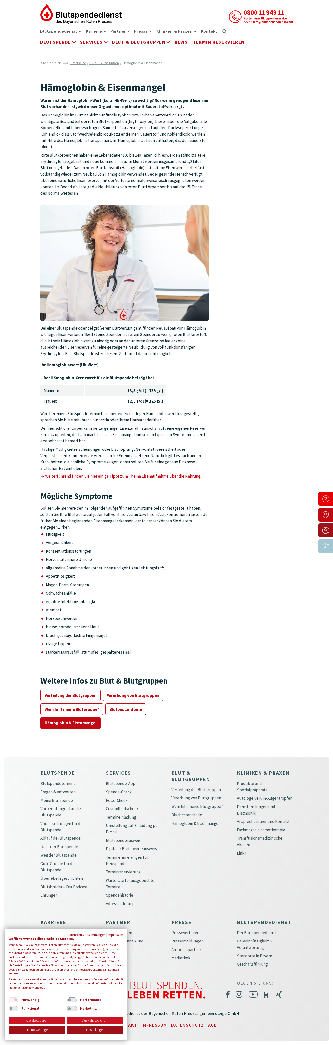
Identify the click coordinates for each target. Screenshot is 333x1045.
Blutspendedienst (59, 31)
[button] (80, 30)
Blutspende (55, 42)
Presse (141, 31)
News (181, 42)
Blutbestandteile (125, 709)
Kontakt (209, 31)
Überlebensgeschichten (61, 878)
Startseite (78, 63)
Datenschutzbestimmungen (87, 934)
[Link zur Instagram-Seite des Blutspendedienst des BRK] (239, 994)
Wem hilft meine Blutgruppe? (72, 709)
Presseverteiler (184, 932)
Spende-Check (119, 791)
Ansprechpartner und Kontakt (263, 821)
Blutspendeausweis (123, 840)
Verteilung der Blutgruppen (71, 695)
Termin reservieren (219, 42)
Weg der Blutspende (58, 855)
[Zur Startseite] (81, 13)
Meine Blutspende (56, 800)
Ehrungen (49, 895)
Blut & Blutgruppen (138, 42)
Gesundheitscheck (122, 808)
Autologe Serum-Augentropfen (264, 798)
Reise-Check (116, 800)
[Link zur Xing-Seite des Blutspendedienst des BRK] (279, 994)
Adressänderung (120, 903)
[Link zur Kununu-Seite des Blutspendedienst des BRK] (267, 994)
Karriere (94, 31)
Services (91, 42)
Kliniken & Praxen (174, 31)
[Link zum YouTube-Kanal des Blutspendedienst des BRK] (253, 994)
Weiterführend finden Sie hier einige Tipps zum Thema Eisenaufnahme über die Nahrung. (123, 476)
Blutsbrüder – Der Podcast (64, 886)
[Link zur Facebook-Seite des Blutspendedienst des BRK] (227, 994)
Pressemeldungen (187, 941)
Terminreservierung (123, 872)
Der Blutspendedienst (256, 932)
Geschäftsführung (252, 964)
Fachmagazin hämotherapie (261, 830)
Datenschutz (187, 1025)
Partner (118, 31)
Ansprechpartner (186, 949)
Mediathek (180, 958)
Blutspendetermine (58, 783)
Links (241, 853)
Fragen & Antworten (58, 791)
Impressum (154, 1025)
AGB (212, 1025)
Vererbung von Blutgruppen (133, 695)
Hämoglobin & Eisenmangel (71, 723)
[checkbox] (13, 999)
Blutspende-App (120, 783)
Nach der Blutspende (59, 846)
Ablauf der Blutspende (60, 838)
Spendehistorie (119, 895)
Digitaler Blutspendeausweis (131, 848)
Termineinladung (121, 817)
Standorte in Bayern (254, 956)
